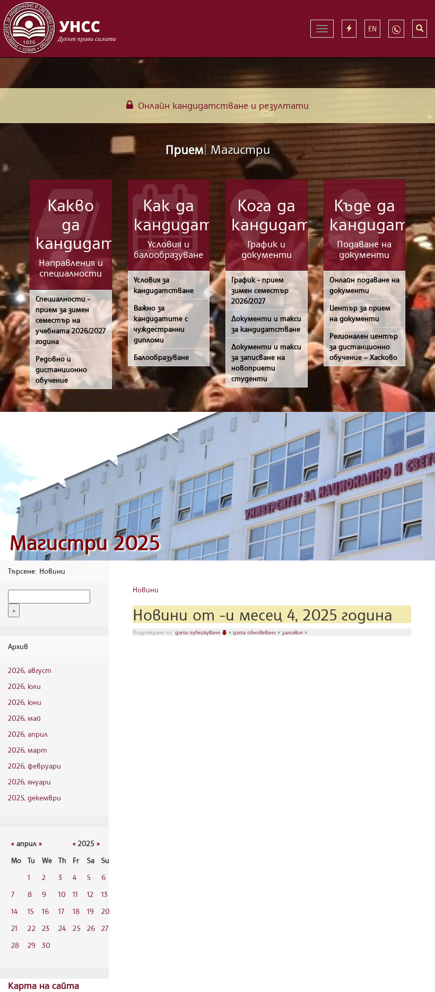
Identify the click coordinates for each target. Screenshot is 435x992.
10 (62, 894)
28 (15, 945)
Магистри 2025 (85, 542)
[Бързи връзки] (349, 29)
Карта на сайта (43, 985)
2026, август (29, 670)
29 (32, 945)
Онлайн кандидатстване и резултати (222, 105)
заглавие (293, 632)
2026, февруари (34, 765)
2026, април (28, 733)
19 (90, 911)
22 (32, 928)
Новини (146, 589)
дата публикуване (198, 632)
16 (45, 911)
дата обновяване (255, 632)
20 (105, 911)
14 (14, 911)
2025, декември (34, 797)
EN (372, 28)
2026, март (27, 749)
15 (31, 911)
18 (76, 911)
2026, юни (24, 701)
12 (90, 894)
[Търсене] (419, 29)
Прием (218, 149)
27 (104, 928)
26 (91, 928)
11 (75, 894)
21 (14, 928)
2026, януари (29, 781)
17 (61, 911)
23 (45, 928)
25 (77, 928)
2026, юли (24, 686)
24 (62, 928)
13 (104, 894)
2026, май (24, 717)
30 (46, 945)
